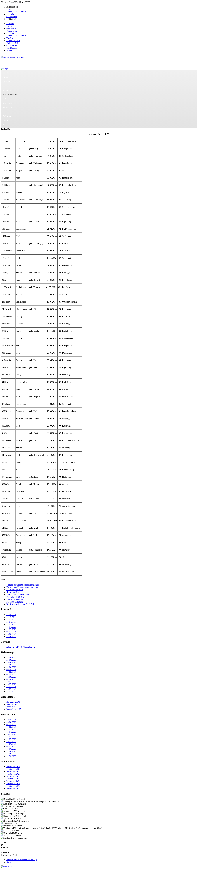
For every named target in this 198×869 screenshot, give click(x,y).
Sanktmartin (11, 31)
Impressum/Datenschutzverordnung (21, 859)
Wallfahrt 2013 (12, 43)
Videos (9, 53)
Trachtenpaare (12, 48)
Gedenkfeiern (12, 45)
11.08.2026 (11, 617)
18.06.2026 (11, 636)
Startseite (10, 23)
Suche (9, 862)
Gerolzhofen (11, 33)
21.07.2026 (11, 622)
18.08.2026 (11, 614)
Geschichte (11, 28)
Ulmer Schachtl (13, 40)
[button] (194, 77)
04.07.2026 (11, 631)
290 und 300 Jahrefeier (16, 36)
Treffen (9, 38)
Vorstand (10, 26)
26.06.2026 (11, 634)
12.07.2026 (11, 629)
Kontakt (9, 50)
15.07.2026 (11, 627)
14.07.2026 (11, 624)
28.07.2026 (11, 619)
